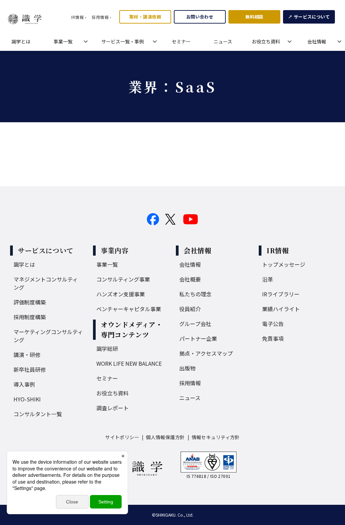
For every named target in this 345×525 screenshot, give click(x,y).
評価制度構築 (29, 302)
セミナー (181, 41)
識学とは (20, 41)
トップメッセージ (283, 264)
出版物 (187, 368)
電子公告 (273, 324)
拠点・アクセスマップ (206, 353)
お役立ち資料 (266, 41)
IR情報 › (78, 17)
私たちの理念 (195, 294)
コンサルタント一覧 (37, 414)
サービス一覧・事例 (122, 41)
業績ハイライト (281, 309)
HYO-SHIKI (27, 399)
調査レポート (112, 408)
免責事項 (273, 338)
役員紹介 (190, 309)
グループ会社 (195, 324)
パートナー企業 (198, 338)
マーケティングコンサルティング (48, 336)
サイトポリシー (122, 437)
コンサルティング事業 (123, 279)
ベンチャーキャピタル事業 (128, 309)
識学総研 (107, 348)
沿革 (267, 279)
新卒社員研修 (29, 369)
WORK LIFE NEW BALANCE (129, 363)
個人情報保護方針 (165, 437)
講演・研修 (26, 355)
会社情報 (316, 41)
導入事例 (24, 384)
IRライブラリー (281, 294)
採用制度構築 (29, 317)
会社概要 (190, 279)
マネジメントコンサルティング (45, 283)
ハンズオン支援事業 (120, 294)
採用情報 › (101, 17)
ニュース (223, 41)
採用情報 (190, 383)
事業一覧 (63, 41)
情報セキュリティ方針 (216, 437)
